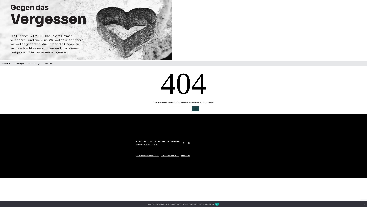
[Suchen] (195, 108)
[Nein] (365, 204)
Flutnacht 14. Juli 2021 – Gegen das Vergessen (158, 141)
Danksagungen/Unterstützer (147, 155)
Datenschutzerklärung (170, 155)
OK (217, 204)
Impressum (185, 155)
